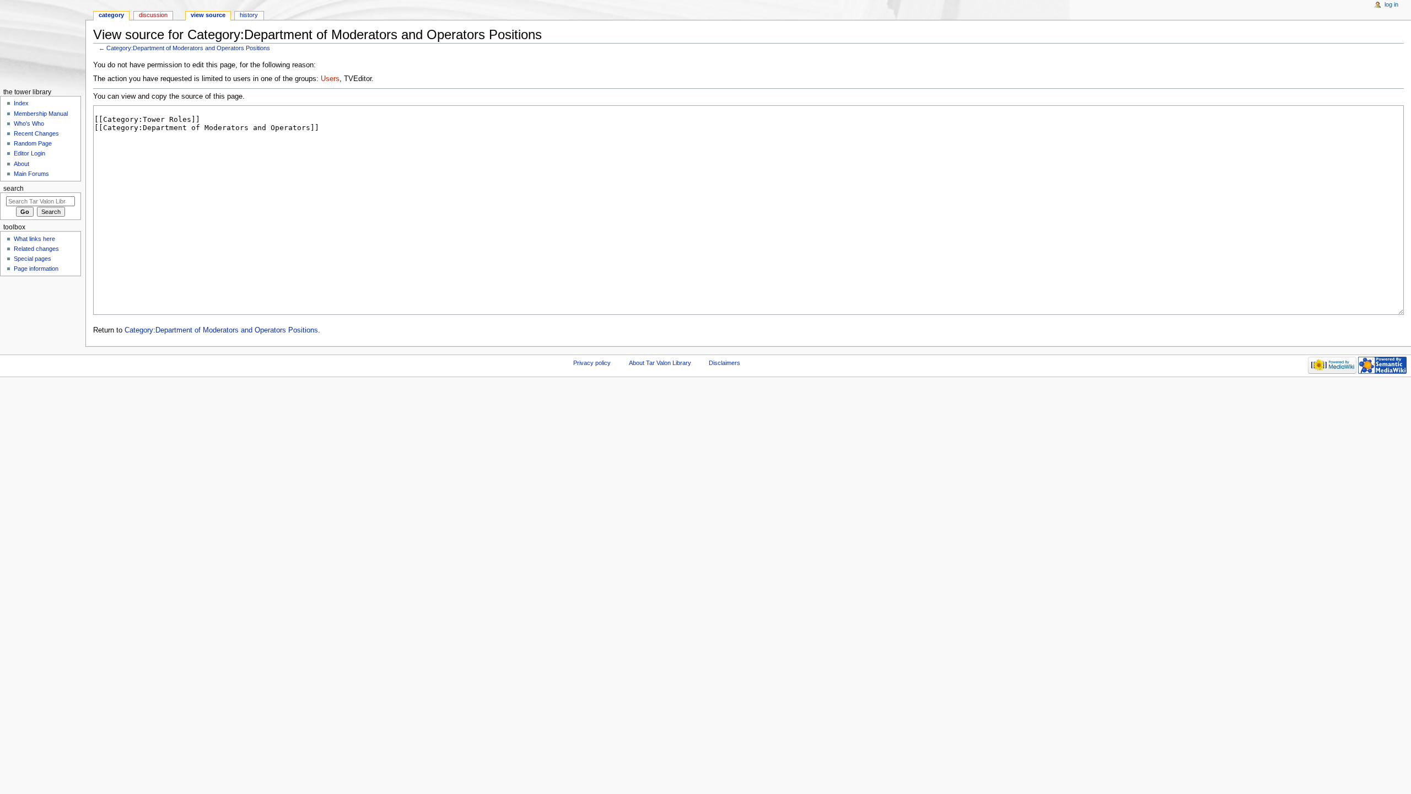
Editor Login (29, 153)
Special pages (32, 258)
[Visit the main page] (42, 42)
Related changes (36, 248)
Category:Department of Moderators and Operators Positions (188, 48)
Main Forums (31, 173)
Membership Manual (41, 113)
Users (330, 79)
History (249, 15)
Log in (1391, 4)
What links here (34, 238)
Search (13, 188)
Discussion (153, 15)
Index (21, 103)
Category (111, 15)
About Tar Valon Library (660, 363)
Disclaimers (724, 363)
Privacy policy (592, 363)
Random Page (33, 143)
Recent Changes (36, 133)
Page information (36, 268)
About (21, 163)
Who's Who (29, 123)
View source (208, 15)
